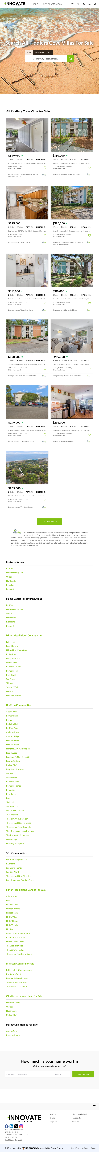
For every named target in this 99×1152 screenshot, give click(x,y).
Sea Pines (10, 679)
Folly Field (10, 642)
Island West (11, 753)
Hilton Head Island (14, 572)
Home (35, 4)
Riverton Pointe (13, 1035)
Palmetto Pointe (13, 785)
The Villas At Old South (16, 986)
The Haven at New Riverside (18, 823)
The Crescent (12, 814)
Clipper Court (12, 896)
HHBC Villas (11, 917)
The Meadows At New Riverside (20, 831)
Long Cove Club (13, 658)
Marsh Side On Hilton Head (18, 933)
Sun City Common (14, 868)
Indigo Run (11, 654)
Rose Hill (10, 798)
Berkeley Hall (12, 724)
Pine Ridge (11, 794)
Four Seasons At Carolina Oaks (20, 880)
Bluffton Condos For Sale (20, 963)
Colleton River (12, 732)
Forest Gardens (13, 908)
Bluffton (10, 568)
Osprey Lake (11, 777)
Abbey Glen (11, 1031)
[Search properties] (70, 58)
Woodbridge (11, 839)
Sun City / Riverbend (15, 810)
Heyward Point (13, 1002)
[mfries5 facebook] (7, 1126)
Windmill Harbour (14, 695)
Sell (49, 52)
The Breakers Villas (14, 945)
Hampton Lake (12, 744)
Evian (8, 900)
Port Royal (11, 675)
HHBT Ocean (12, 921)
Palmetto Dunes (13, 666)
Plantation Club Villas (16, 937)
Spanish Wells (12, 687)
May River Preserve (14, 769)
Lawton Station (13, 761)
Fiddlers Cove (12, 904)
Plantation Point (13, 974)
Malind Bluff (11, 765)
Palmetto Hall (12, 670)
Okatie (9, 576)
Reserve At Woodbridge (16, 978)
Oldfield (9, 773)
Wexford (10, 691)
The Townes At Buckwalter (18, 835)
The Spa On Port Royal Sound (19, 954)
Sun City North (12, 872)
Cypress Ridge (12, 736)
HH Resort (11, 929)
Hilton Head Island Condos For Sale (26, 889)
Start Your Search (49, 521)
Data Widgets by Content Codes (83, 1148)
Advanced (39, 52)
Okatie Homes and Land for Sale (24, 996)
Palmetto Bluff (12, 781)
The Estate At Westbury (16, 982)
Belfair (9, 720)
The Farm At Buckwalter (17, 818)
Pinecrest (10, 790)
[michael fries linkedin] (11, 1126)
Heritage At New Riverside (18, 748)
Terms (53, 1148)
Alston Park (11, 711)
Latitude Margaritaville (16, 859)
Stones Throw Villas (15, 941)
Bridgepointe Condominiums (19, 970)
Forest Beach (12, 646)
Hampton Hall (12, 740)
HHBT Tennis (12, 925)
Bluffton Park (12, 728)
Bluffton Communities (18, 705)
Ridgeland (10, 585)
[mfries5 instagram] (21, 1126)
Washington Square (15, 843)
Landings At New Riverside (18, 757)
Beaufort (10, 589)
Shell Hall (10, 802)
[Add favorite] (45, 167)
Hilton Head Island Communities (24, 635)
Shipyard (10, 683)
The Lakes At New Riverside (18, 827)
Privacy (60, 1148)
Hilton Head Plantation (16, 650)
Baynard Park (12, 715)
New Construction (52, 4)
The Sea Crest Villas (15, 950)
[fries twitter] (16, 1126)
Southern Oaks (12, 806)
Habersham (11, 1011)
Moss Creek (11, 662)
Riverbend (10, 863)
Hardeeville (11, 581)
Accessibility (45, 1148)
